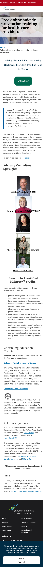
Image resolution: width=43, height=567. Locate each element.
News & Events (27, 518)
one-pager (25, 158)
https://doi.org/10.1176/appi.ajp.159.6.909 (26, 491)
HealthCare (10, 438)
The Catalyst (7, 530)
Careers (5, 522)
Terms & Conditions (28, 522)
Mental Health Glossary (26, 531)
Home (2, 47)
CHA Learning (29, 433)
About (4, 518)
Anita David (23, 229)
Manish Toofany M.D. (23, 270)
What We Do (6, 526)
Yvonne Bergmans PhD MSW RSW (23, 211)
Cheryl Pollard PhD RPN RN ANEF (23, 250)
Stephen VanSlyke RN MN (23, 192)
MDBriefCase (27, 459)
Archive (24, 526)
